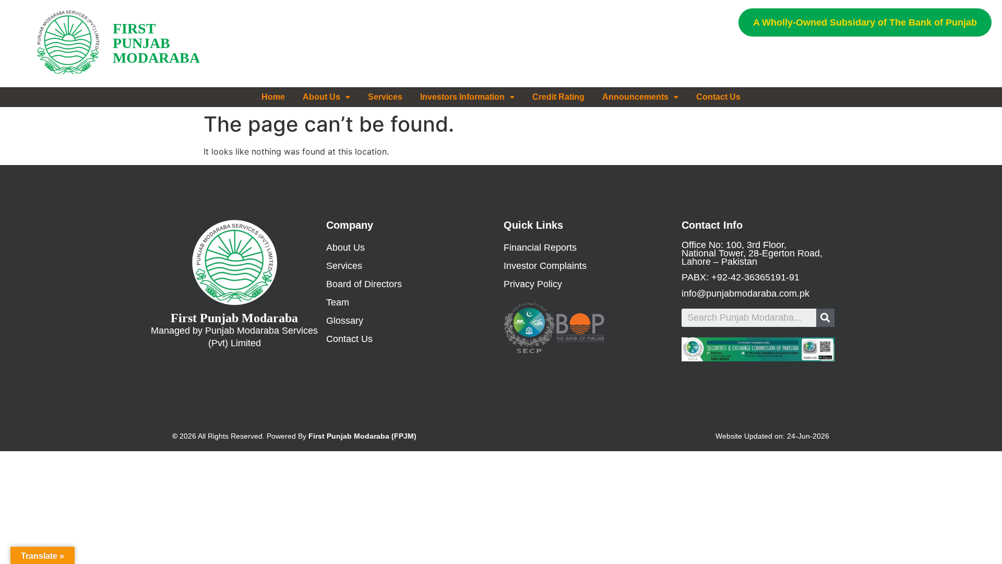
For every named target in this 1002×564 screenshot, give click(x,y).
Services (385, 96)
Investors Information (462, 96)
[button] (865, 22)
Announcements (635, 96)
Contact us (718, 96)
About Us (321, 96)
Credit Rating (558, 96)
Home (273, 96)
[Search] (825, 318)
